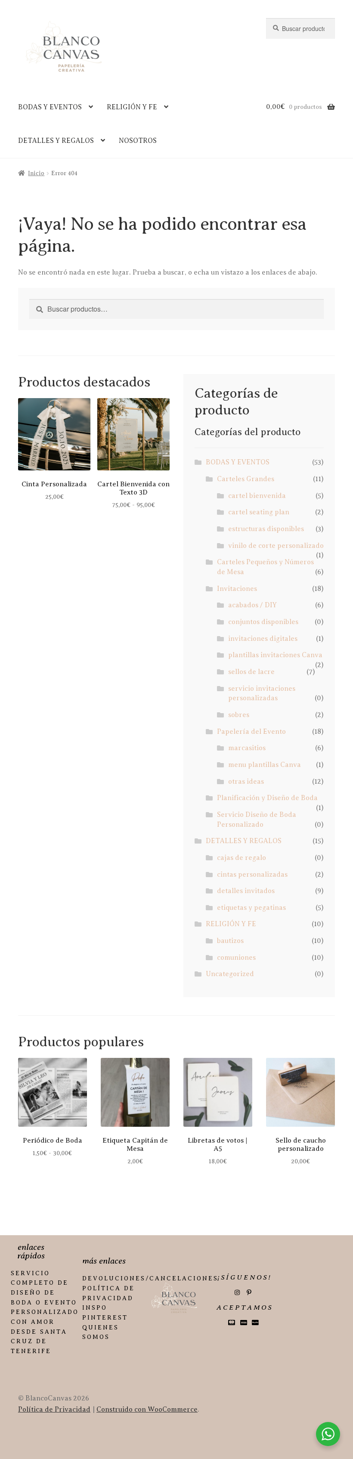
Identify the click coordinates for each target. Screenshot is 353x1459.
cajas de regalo (241, 858)
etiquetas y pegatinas (251, 908)
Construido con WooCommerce (147, 1409)
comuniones (236, 957)
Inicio (36, 173)
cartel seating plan (258, 512)
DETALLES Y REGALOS (56, 141)
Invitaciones (237, 589)
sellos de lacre (251, 672)
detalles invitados (246, 891)
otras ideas (246, 781)
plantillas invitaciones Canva (275, 655)
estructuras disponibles (266, 529)
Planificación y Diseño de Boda (267, 798)
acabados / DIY (252, 605)
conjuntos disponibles (263, 622)
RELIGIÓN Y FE (132, 107)
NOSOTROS (138, 141)
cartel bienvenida (257, 496)
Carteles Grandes (245, 479)
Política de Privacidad (54, 1409)
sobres (238, 715)
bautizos (230, 941)
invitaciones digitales (262, 639)
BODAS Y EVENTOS (50, 107)
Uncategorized (230, 974)
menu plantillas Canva (264, 765)
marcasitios (247, 748)
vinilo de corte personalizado (276, 546)
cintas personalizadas (252, 874)
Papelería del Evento (251, 732)
